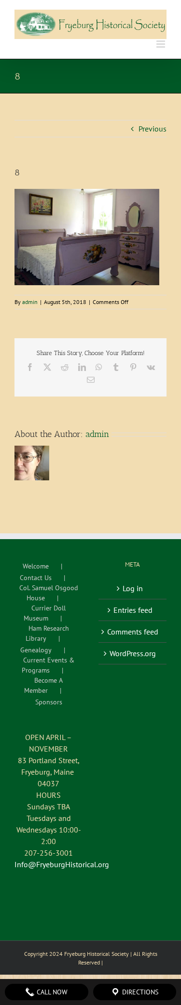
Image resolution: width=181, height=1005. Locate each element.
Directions (139, 992)
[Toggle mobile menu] (161, 44)
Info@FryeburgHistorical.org (61, 864)
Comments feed (132, 631)
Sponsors (48, 702)
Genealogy (36, 650)
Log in (133, 588)
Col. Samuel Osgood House (48, 592)
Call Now (51, 992)
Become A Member (43, 685)
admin (30, 301)
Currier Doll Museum (45, 613)
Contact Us (36, 577)
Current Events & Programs (48, 665)
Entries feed (133, 610)
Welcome (36, 566)
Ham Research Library (47, 633)
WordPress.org (133, 653)
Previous (153, 128)
